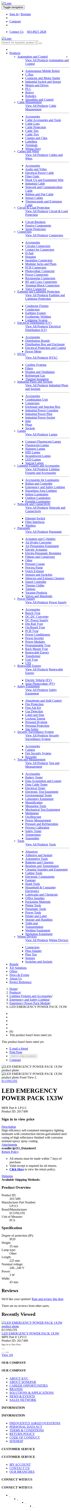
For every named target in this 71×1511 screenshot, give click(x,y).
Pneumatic (23, 528)
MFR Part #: (9, 1108)
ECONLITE (9, 1081)
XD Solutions (18, 967)
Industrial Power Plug (38, 414)
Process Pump (34, 567)
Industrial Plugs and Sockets (34, 381)
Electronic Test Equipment (41, 791)
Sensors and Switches (38, 574)
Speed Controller (35, 582)
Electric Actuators (36, 549)
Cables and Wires (28, 151)
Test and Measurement (31, 759)
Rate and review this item (47, 1299)
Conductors (32, 309)
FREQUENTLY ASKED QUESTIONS (34, 1423)
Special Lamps (34, 463)
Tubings (30, 589)
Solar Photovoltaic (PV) (40, 683)
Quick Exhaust (34, 571)
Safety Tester (33, 831)
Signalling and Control (39, 99)
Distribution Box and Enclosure (45, 344)
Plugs (28, 424)
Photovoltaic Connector (40, 271)
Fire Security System (38, 753)
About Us (15, 978)
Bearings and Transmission (42, 866)
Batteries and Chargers (39, 862)
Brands (13, 964)
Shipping (7, 1176)
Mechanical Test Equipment (42, 809)
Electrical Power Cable (39, 172)
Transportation (34, 926)
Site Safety (32, 729)
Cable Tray (32, 134)
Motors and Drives (37, 85)
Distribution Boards (37, 340)
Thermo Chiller (34, 585)
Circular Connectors (37, 246)
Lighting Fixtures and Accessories (38, 465)
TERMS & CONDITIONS (26, 1430)
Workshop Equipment (38, 934)
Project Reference (20, 982)
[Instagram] (36, 1507)
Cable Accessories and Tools (43, 120)
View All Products (36, 60)
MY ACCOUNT (20, 1464)
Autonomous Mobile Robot (42, 71)
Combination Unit (36, 399)
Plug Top (31, 954)
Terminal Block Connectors (42, 285)
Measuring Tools (35, 806)
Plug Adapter (33, 951)
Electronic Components (39, 876)
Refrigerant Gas (35, 375)
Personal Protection (37, 725)
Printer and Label (36, 916)
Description (9, 1126)
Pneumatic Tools (35, 909)
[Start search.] (40, 43)
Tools (20, 841)
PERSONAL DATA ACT (25, 1426)
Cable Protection (35, 127)
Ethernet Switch (35, 518)
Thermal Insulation (37, 379)
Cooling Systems (35, 364)
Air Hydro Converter (38, 542)
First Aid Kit (33, 707)
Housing (30, 256)
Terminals (31, 145)
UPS (28, 663)
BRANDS (16, 1389)
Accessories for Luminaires (42, 480)
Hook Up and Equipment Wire (44, 180)
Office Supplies (35, 898)
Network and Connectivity (33, 504)
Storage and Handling (38, 919)
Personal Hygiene (36, 722)
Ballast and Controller (38, 483)
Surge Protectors (35, 229)
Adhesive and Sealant (38, 855)
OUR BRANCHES (22, 1471)
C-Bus (29, 74)
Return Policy (10, 1151)
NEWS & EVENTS (22, 1396)
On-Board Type (35, 627)
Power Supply (26, 598)
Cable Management (29, 102)
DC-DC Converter (37, 616)
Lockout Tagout (35, 718)
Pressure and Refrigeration (41, 824)
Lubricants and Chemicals (41, 894)
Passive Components (38, 225)
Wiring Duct (33, 148)
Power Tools (33, 912)
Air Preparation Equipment (42, 546)
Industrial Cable (35, 183)
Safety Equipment (28, 686)
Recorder (31, 757)
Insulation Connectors (38, 260)
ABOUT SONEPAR (22, 1382)
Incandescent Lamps (38, 456)
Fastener (30, 880)
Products (14, 53)
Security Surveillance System (35, 732)
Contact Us (16, 31)
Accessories (32, 116)
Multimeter (32, 813)
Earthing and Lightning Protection (38, 291)
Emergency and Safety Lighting (45, 487)
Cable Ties (31, 130)
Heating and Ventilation (40, 372)
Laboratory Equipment (39, 799)
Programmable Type (37, 645)
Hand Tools (32, 884)
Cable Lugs (32, 123)
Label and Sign (34, 715)
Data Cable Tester (36, 784)
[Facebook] (12, 1496)
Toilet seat (31, 923)
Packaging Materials (37, 901)
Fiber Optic (32, 176)
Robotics (30, 96)
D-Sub (29, 253)
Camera (30, 749)
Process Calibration (37, 827)
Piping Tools (33, 905)
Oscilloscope (33, 816)
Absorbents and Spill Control (43, 700)
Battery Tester (34, 777)
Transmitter (32, 838)
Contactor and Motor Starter (42, 78)
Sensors (30, 958)
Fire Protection (34, 704)
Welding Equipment (37, 930)
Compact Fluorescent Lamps (43, 441)
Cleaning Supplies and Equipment (46, 869)
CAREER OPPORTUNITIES (28, 1385)
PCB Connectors (35, 267)
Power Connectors (36, 274)
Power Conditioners (37, 634)
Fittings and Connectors (40, 556)
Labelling (31, 141)
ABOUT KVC (18, 1378)
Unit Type (31, 659)
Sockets (30, 428)
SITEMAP (16, 1441)
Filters (29, 368)
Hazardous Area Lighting (41, 490)
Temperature (33, 834)
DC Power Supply (36, 620)
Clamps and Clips (36, 138)
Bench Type (32, 613)
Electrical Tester (35, 788)
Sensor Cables (34, 198)
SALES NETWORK (22, 1400)
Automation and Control (32, 56)
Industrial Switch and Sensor (43, 81)
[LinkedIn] (20, 1500)
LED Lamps (33, 459)
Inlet (28, 421)
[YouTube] (28, 1504)
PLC (28, 89)
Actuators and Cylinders (40, 539)
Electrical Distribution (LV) (34, 322)
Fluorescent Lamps (37, 445)
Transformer (32, 656)
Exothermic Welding (38, 316)
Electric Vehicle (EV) (38, 680)
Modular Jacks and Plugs (40, 264)
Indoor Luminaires (36, 494)
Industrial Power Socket (40, 417)
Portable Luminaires (37, 501)
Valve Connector (35, 289)
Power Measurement (38, 820)
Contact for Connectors (39, 249)
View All (7, 1355)
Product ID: (9, 1111)
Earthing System (35, 313)
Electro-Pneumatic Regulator (43, 553)
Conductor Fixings (37, 306)
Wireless (30, 525)
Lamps (21, 431)
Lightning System (36, 320)
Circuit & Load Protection (33, 207)
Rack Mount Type (36, 649)
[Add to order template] (3, 1352)
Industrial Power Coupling (41, 410)
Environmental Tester (38, 795)
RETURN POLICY (22, 1434)
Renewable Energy (37, 652)
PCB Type (31, 631)
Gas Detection (34, 711)
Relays (29, 92)
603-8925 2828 (36, 31)
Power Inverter (34, 638)
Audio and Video (36, 169)
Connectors (24, 231)
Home (13, 989)
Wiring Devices (27, 936)
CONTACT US (19, 1468)
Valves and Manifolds (38, 596)
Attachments (9, 1144)
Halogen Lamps (35, 448)
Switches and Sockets (38, 961)
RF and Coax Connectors (41, 281)
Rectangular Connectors (40, 278)
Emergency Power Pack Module (29, 1003)
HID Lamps (32, 452)
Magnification (34, 802)
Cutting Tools (33, 873)
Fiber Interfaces (35, 522)
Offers (13, 971)
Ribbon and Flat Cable (39, 194)
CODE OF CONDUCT (24, 1437)
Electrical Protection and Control (45, 348)
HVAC (21, 354)
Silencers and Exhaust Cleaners (44, 578)
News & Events (19, 975)
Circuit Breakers (35, 222)
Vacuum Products (36, 592)
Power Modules (35, 641)
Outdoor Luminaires (37, 498)
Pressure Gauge (35, 564)
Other (28, 560)
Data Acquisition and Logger (43, 781)
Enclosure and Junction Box (42, 406)
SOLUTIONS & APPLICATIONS (31, 1392)
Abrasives (31, 851)
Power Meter (33, 351)
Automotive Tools (36, 858)
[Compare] (7, 1352)
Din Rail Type (34, 623)
